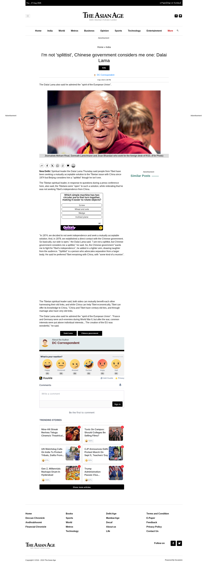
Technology (134, 31)
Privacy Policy (154, 527)
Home (38, 31)
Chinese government (90, 333)
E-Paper (150, 518)
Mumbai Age (112, 518)
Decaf (109, 522)
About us (111, 527)
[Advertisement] (81, 278)
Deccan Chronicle (35, 518)
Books (69, 513)
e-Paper (163, 3)
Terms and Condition (157, 513)
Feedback (151, 522)
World (62, 31)
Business (89, 31)
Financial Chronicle (35, 527)
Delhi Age (111, 513)
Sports (118, 31)
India (50, 31)
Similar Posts (140, 176)
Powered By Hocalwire (174, 560)
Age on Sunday (173, 3)
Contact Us (152, 531)
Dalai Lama (68, 333)
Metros (74, 31)
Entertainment (154, 31)
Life (108, 531)
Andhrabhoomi (33, 522)
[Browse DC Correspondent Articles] (45, 343)
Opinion (104, 31)
